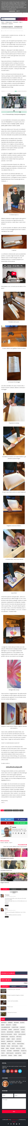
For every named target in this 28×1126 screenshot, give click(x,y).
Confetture (15, 1027)
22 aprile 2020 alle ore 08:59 (11, 896)
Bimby (2, 1025)
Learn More (12, 11)
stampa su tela (17, 648)
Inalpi (13, 1039)
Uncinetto (18, 1053)
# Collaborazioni (8, 810)
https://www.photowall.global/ (18, 114)
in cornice (13, 125)
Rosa (6, 909)
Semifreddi (16, 1050)
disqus (22, 889)
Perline (3, 1046)
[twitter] (19, 1124)
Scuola (3, 1050)
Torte (3, 1053)
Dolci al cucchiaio (6, 1034)
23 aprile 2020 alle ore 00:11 (11, 910)
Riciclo (18, 1048)
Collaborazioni (5, 1027)
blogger (5, 889)
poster (18, 125)
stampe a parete (15, 123)
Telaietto (23, 1050)
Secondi (9, 1050)
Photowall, (18, 30)
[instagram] (11, 1124)
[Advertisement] (14, 956)
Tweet (9, 819)
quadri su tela (8, 125)
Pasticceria (20, 1043)
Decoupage (10, 1032)
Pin (9, 823)
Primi (7, 1048)
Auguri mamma (5, 882)
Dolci (23, 1032)
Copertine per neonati (13, 989)
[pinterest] (14, 1124)
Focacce (12, 1036)
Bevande (16, 1022)
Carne (14, 1025)
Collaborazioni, (12, 30)
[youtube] (17, 1124)
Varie (24, 1053)
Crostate (16, 1029)
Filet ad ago (22, 1034)
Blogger (14, 1121)
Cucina (23, 1029)
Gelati (3, 1039)
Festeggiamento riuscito (7, 858)
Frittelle (19, 1036)
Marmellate (10, 1041)
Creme (10, 1029)
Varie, (22, 30)
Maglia (3, 1041)
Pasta (13, 1043)
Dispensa (17, 1032)
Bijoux (22, 1022)
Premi (2, 1048)
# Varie (21, 810)
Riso (23, 1048)
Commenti (23, 986)
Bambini (10, 1022)
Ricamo (12, 1048)
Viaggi (10, 1055)
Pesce (8, 1046)
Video (15, 1055)
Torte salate (9, 1053)
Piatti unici (15, 1046)
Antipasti (3, 1022)
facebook (14, 889)
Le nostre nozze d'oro (6, 870)
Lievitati (19, 1039)
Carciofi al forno (12, 1012)
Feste (15, 1034)
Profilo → (11, 1084)
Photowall (3, 85)
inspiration (3, 780)
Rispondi (6, 905)
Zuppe (20, 1055)
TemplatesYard (14, 1119)
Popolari (5, 986)
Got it (18, 11)
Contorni (4, 1029)
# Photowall (15, 810)
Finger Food (4, 1036)
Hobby (8, 1039)
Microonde (18, 1041)
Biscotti (8, 1025)
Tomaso (7, 895)
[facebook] (8, 1124)
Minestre (3, 1043)
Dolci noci (10, 1006)
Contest (22, 1027)
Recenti (14, 986)
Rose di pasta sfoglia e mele (15, 995)
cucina (2, 157)
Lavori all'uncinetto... (13, 1001)
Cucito (3, 1032)
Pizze (21, 1046)
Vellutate (4, 1055)
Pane (9, 1043)
